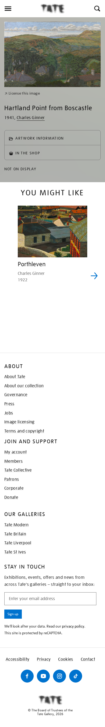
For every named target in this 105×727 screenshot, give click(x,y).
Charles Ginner (31, 117)
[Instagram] (59, 676)
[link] (22, 93)
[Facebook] (27, 676)
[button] (97, 9)
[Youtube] (43, 676)
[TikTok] (75, 676)
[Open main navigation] (20, 8)
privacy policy (73, 626)
